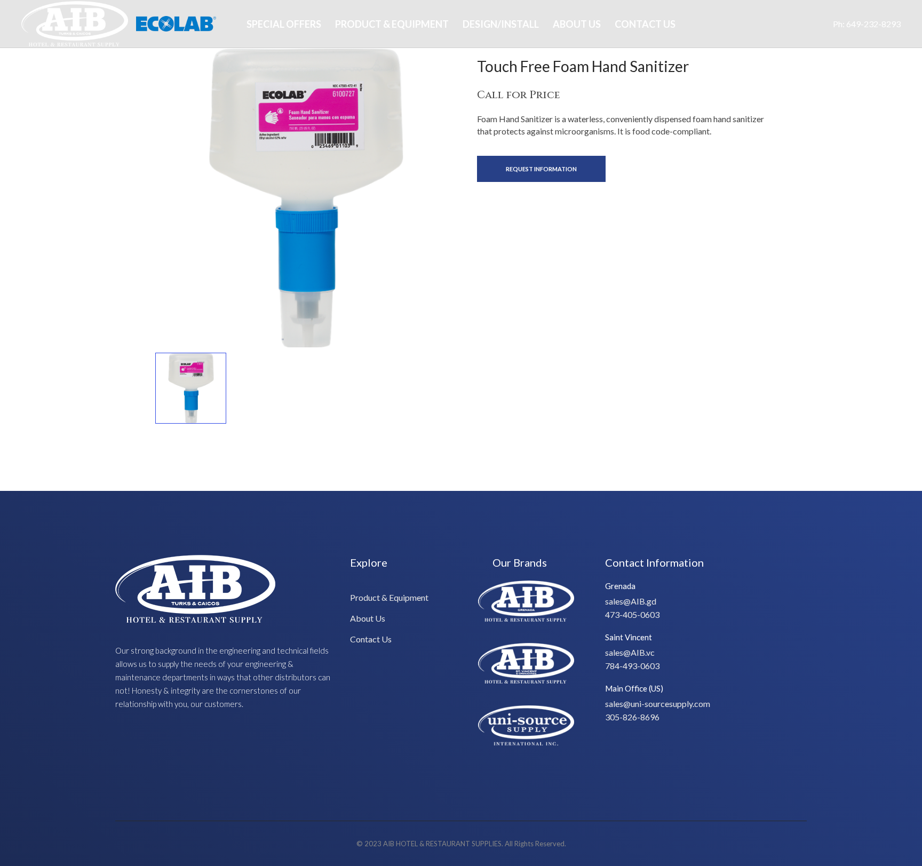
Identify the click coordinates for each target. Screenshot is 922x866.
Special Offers (284, 24)
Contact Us (645, 24)
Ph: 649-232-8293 (867, 24)
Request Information (541, 168)
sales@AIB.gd (630, 601)
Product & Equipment (392, 24)
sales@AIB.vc (630, 652)
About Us (577, 24)
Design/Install (501, 24)
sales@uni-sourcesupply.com (657, 703)
